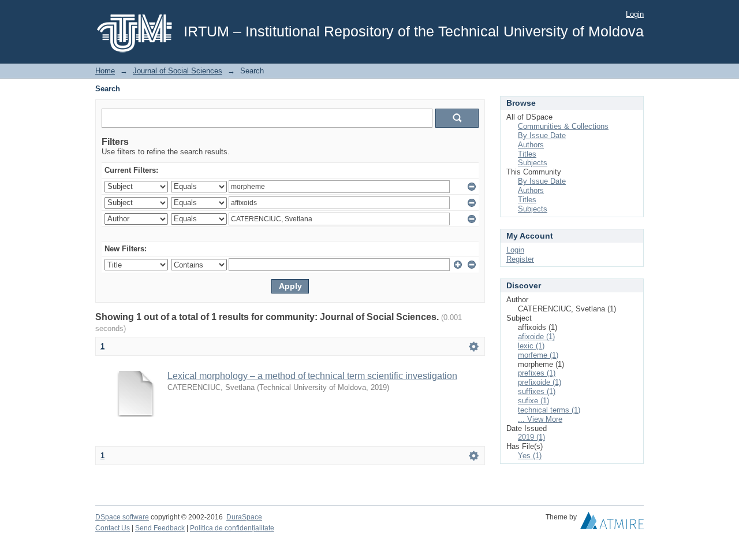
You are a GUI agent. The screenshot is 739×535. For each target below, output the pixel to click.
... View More (540, 419)
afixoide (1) (536, 336)
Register (520, 259)
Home (105, 70)
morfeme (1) (538, 355)
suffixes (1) (536, 391)
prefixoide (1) (539, 382)
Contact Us (112, 528)
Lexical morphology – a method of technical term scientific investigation (312, 376)
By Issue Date (542, 135)
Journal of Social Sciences (177, 70)
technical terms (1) (549, 410)
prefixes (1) (536, 373)
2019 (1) (531, 437)
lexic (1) (531, 345)
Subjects (532, 162)
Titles (527, 154)
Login (635, 14)
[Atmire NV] (612, 523)
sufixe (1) (533, 400)
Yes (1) (530, 455)
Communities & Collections (563, 126)
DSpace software (122, 517)
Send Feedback (160, 528)
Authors (531, 144)
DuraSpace (244, 517)
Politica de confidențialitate (232, 528)
